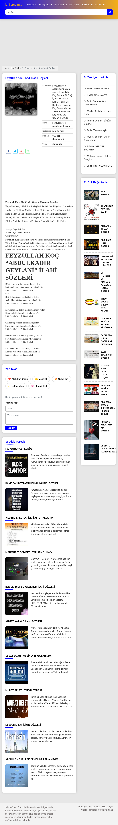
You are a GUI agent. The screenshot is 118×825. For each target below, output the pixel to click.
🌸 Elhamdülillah (39, 386)
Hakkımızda (94, 806)
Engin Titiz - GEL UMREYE (99, 166)
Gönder (11, 428)
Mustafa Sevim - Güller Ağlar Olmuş (97, 138)
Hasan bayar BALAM (97, 95)
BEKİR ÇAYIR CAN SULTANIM (94, 148)
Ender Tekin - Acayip (97, 130)
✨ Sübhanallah (16, 386)
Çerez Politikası (105, 810)
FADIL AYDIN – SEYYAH (98, 88)
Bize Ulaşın (107, 806)
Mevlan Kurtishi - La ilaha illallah (97, 112)
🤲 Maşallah (41, 379)
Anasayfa (82, 806)
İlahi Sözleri (16, 68)
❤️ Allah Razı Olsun (18, 379)
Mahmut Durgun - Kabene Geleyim (98, 158)
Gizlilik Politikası (89, 810)
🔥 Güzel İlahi (62, 379)
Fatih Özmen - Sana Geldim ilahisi (95, 103)
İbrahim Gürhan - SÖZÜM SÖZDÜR (97, 122)
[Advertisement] (59, 44)
